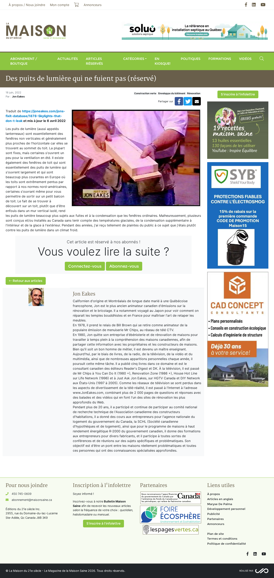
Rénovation (193, 93)
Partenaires (215, 519)
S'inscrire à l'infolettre (238, 94)
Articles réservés (94, 61)
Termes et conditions (222, 538)
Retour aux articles (27, 281)
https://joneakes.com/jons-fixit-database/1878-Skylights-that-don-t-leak (35, 116)
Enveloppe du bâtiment (171, 93)
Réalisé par (246, 570)
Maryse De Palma (219, 504)
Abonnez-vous (124, 266)
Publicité (213, 514)
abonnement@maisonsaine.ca (32, 499)
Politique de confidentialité (226, 543)
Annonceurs (215, 524)
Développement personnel (226, 509)
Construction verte (145, 93)
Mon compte (59, 5)
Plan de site (215, 534)
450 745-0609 (21, 493)
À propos (213, 494)
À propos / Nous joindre (27, 5)
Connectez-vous (84, 266)
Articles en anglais (220, 499)
